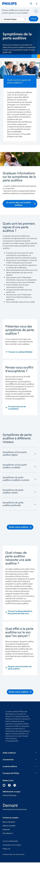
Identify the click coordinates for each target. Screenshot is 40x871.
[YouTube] (4, 785)
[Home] (9, 3)
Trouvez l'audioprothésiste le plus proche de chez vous (20, 612)
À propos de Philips (11, 773)
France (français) (9, 795)
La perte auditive (10, 766)
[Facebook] (9, 785)
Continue (33, 19)
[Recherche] (31, 3)
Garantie (6, 829)
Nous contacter (9, 822)
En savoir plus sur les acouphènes (17, 407)
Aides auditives (9, 753)
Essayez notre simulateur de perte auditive (19, 667)
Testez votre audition (18, 527)
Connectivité (8, 759)
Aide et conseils (9, 826)
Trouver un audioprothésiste (20, 352)
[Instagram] (14, 785)
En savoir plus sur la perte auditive (18, 204)
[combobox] (14, 19)
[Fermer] (36, 11)
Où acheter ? (8, 833)
